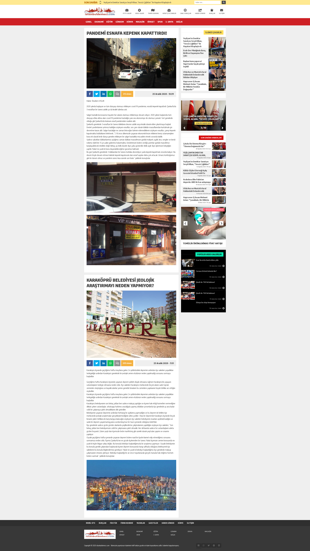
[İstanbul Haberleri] (100, 11)
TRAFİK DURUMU (153, 13)
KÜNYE (180, 523)
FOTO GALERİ (127, 13)
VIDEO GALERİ (139, 13)
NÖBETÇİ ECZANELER (169, 13)
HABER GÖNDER (200, 13)
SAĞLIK (179, 22)
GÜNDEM (120, 22)
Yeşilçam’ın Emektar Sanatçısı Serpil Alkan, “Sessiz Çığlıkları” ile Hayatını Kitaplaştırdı (137, 2)
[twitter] (208, 545)
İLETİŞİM (222, 13)
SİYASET (151, 22)
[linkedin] (219, 545)
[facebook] (198, 545)
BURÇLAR (212, 13)
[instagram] (203, 545)
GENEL (89, 22)
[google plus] (214, 545)
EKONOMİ (99, 22)
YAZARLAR (141, 523)
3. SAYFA (169, 22)
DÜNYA (130, 22)
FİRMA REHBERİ (127, 523)
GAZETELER (153, 523)
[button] (100, 1)
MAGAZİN (140, 22)
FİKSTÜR (113, 523)
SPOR (160, 22)
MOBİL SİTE (90, 523)
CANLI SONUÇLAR (185, 13)
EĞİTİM (109, 22)
